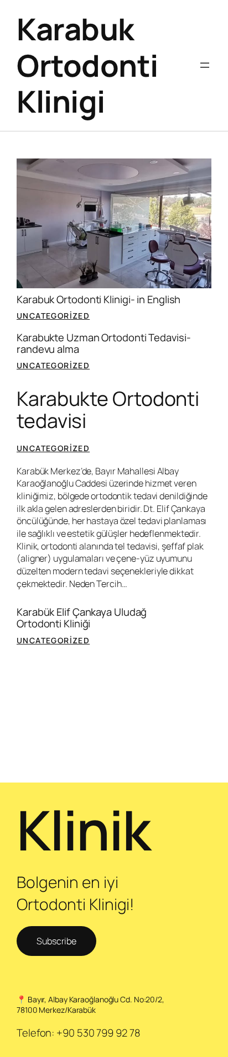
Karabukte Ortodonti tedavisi (108, 410)
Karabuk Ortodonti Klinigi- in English (98, 299)
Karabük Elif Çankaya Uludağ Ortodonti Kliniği (82, 617)
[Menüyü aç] (204, 65)
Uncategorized (53, 315)
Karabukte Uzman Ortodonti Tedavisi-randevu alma (104, 343)
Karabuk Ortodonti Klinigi (87, 64)
